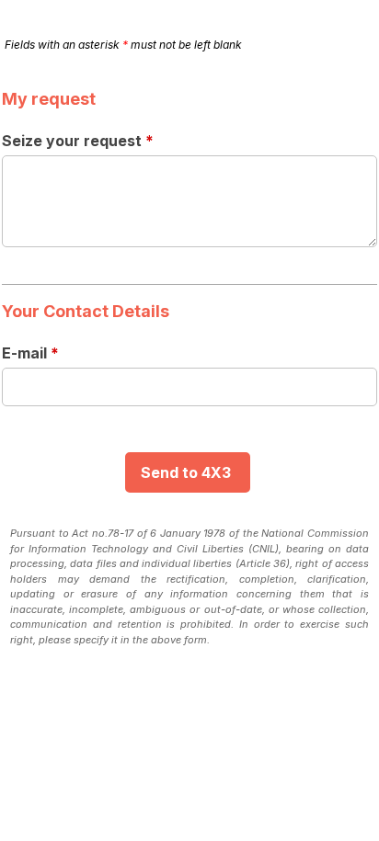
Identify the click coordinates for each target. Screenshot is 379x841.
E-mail (30, 353)
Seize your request (78, 140)
